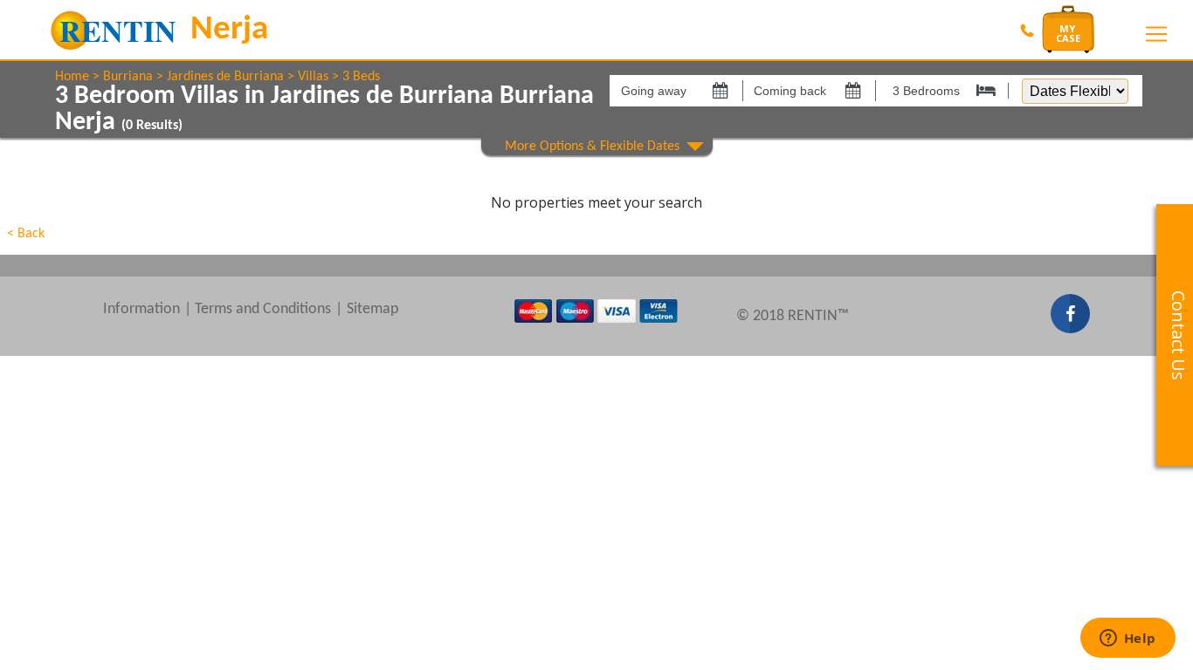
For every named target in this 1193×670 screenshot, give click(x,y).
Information (141, 309)
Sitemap (372, 309)
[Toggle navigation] (1156, 34)
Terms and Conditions (263, 309)
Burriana (128, 77)
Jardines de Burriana (225, 77)
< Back (26, 234)
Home (72, 77)
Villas (313, 77)
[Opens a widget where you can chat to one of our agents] (1127, 639)
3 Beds (361, 77)
